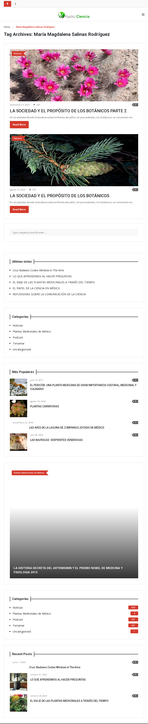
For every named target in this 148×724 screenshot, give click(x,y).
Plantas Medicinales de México (32, 331)
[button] (13, 523)
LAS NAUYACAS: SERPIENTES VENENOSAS (56, 440)
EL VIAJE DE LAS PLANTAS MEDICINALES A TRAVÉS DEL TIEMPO (54, 282)
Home (7, 27)
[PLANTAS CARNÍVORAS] (18, 408)
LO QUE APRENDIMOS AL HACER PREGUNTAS (42, 276)
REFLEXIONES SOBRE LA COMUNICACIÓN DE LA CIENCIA (49, 294)
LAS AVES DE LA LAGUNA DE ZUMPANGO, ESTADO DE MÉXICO (66, 427)
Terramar (18, 343)
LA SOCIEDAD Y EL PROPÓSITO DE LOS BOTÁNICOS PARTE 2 (68, 110)
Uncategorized (22, 349)
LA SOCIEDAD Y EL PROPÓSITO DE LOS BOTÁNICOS (59, 195)
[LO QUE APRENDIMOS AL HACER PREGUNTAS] (18, 681)
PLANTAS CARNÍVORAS (44, 406)
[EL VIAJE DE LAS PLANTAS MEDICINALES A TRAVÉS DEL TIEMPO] (18, 703)
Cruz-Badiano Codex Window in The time (38, 270)
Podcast (18, 337)
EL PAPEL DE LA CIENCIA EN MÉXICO (39, 4)
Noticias (18, 325)
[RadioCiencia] (74, 14)
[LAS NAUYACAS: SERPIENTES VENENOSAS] (18, 442)
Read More (19, 124)
